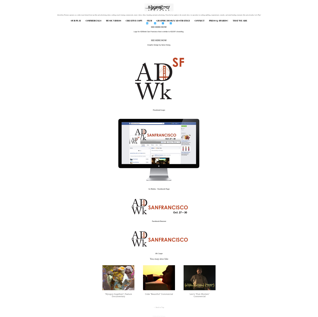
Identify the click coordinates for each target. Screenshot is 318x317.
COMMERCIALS (93, 20)
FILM (149, 20)
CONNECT (200, 20)
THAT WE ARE (240, 20)
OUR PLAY (76, 20)
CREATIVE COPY (134, 20)
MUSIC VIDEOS (113, 20)
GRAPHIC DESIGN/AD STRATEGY (173, 20)
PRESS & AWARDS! (218, 20)
